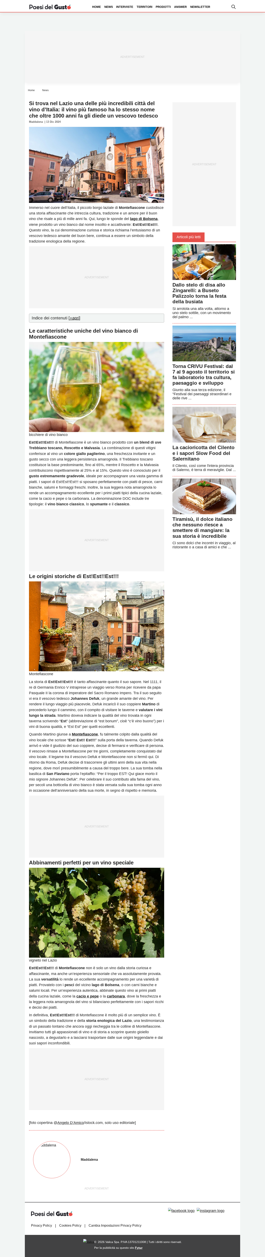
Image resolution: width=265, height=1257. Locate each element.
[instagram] (210, 1211)
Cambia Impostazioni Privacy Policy (115, 1225)
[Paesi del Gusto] (50, 7)
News (108, 6)
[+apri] (74, 318)
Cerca (232, 22)
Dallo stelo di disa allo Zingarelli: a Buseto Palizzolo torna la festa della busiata (199, 293)
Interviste (124, 6)
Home (96, 6)
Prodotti (163, 6)
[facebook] (181, 1211)
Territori (144, 6)
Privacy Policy (41, 1225)
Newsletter (200, 6)
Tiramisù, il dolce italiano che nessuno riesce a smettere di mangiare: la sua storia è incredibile (202, 527)
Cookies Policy (70, 1225)
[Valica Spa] (88, 1242)
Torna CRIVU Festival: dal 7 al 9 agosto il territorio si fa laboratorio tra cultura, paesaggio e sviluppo (203, 374)
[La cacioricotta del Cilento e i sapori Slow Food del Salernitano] (204, 425)
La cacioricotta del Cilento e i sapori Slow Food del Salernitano (203, 453)
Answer (180, 6)
